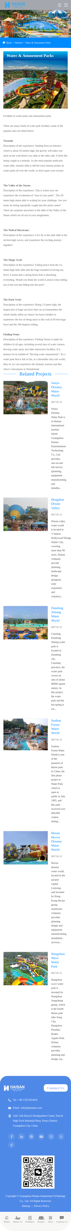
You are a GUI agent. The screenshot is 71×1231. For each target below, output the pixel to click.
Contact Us (55, 1088)
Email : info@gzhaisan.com (27, 1107)
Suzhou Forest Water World (56, 727)
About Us (17, 1222)
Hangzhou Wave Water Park (58, 960)
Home (9, 43)
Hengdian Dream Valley (57, 504)
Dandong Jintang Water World (57, 614)
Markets (18, 43)
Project (41, 1222)
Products (29, 1222)
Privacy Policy (41, 1206)
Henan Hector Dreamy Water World (56, 841)
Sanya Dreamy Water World (56, 389)
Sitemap (26, 1206)
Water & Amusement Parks (38, 43)
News (50, 1222)
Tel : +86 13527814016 (25, 1099)
